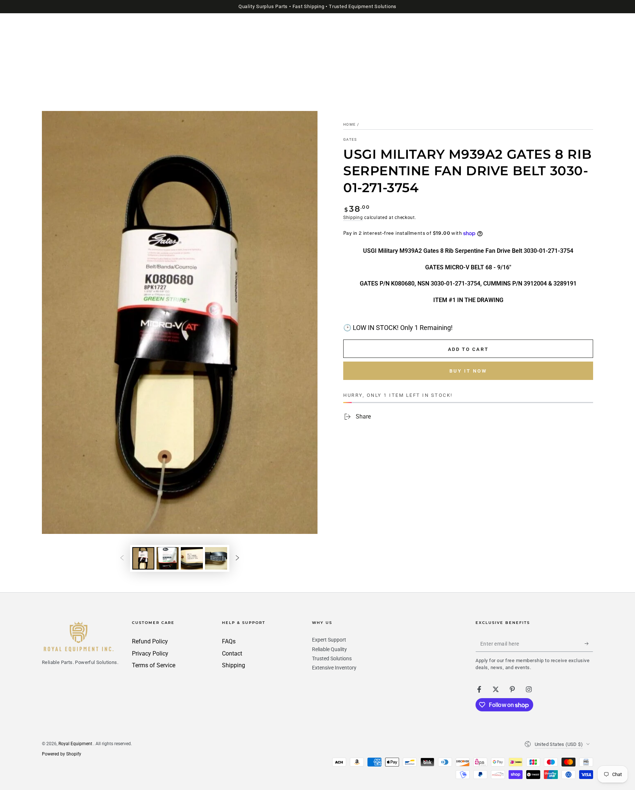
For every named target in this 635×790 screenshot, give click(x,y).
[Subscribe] (589, 643)
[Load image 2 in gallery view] (168, 558)
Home (349, 124)
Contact (232, 653)
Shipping (353, 217)
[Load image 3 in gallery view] (192, 558)
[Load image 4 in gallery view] (216, 558)
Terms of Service (153, 665)
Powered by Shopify (61, 754)
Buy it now (468, 371)
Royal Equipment (75, 743)
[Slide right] (237, 558)
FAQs (229, 641)
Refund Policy (150, 641)
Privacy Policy (150, 653)
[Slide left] (122, 558)
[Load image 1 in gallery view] (143, 558)
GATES (350, 139)
